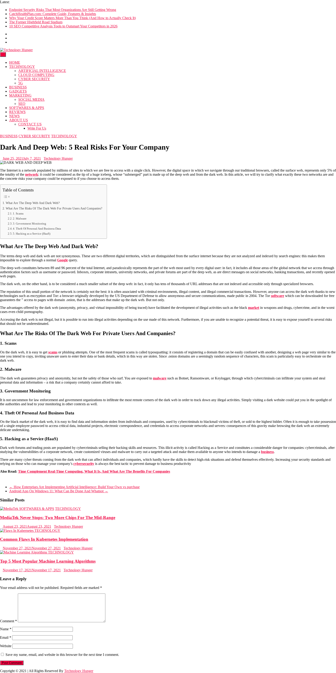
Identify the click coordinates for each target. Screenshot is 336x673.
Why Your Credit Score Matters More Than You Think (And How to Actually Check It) (72, 18)
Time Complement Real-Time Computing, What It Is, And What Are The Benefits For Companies (94, 471)
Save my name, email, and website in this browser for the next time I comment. (62, 655)
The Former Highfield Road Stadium (35, 22)
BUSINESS (18, 87)
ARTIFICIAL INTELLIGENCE (42, 71)
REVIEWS (17, 112)
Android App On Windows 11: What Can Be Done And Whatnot (58, 491)
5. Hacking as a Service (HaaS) (31, 233)
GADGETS (18, 91)
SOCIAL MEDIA (31, 99)
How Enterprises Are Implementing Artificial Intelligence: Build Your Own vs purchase (74, 487)
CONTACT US (30, 124)
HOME (14, 62)
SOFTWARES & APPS (26, 108)
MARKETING (20, 95)
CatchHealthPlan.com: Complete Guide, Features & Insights (52, 14)
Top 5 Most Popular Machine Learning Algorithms (48, 561)
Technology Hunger (58, 158)
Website (5, 646)
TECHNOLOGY (22, 67)
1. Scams (18, 213)
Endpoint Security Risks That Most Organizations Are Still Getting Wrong (62, 10)
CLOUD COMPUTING (36, 75)
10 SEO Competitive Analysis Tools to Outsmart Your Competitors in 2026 (63, 26)
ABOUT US (18, 120)
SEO (21, 104)
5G (20, 83)
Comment (8, 621)
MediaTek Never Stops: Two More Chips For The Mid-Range (57, 517)
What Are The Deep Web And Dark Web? (33, 203)
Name (5, 629)
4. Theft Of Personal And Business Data (37, 228)
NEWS (14, 116)
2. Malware (20, 218)
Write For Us (36, 128)
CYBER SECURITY (34, 79)
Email (5, 637)
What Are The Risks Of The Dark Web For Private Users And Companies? (54, 208)
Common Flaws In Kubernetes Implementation (44, 539)
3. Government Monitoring (29, 223)
